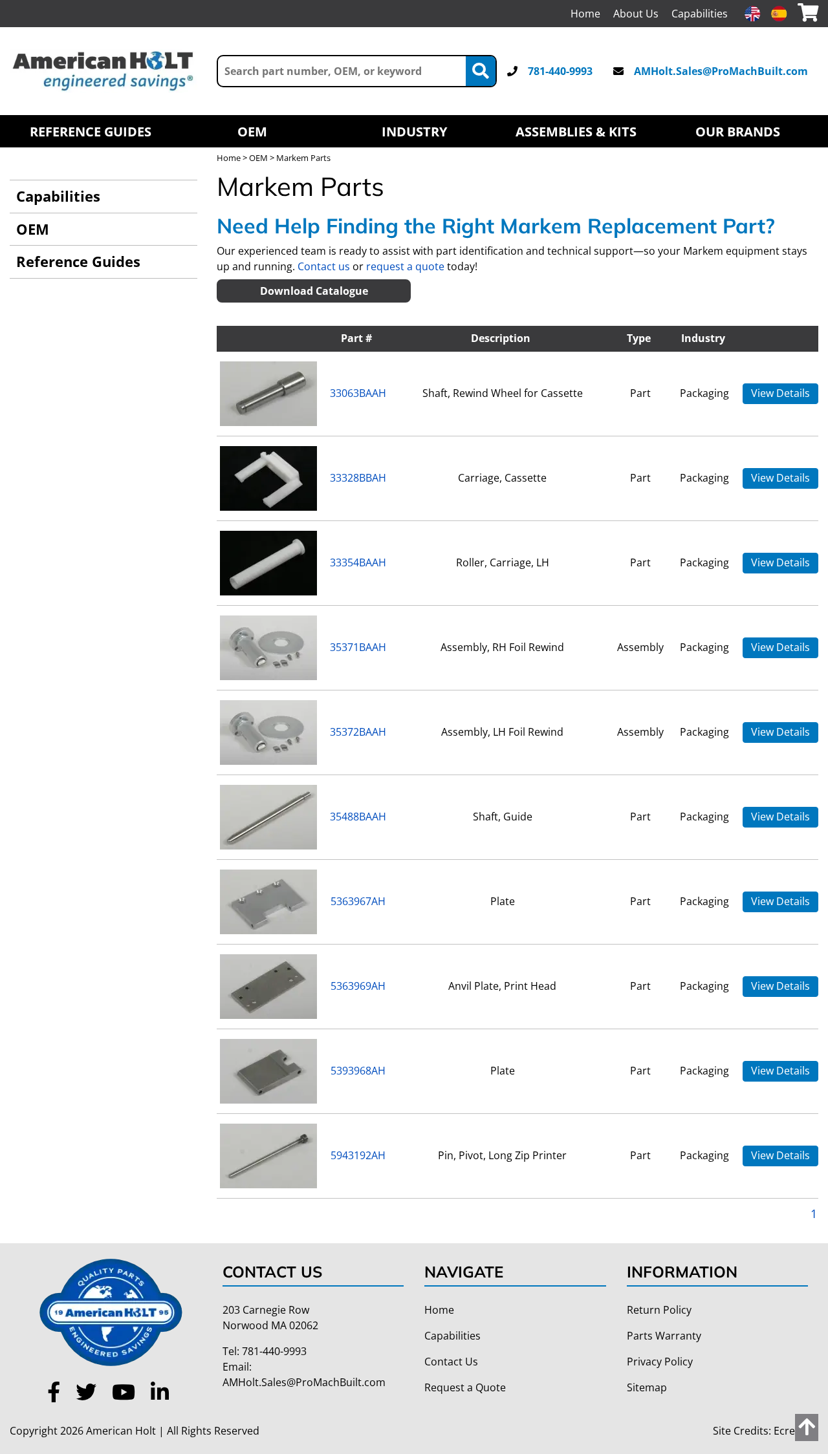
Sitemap (647, 1387)
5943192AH (358, 1155)
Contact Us (451, 1361)
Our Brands (737, 131)
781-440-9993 (560, 71)
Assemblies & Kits (576, 131)
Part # (356, 338)
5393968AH (358, 1071)
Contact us (324, 266)
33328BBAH (358, 478)
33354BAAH (358, 562)
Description (500, 338)
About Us (636, 13)
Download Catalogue (314, 291)
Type (639, 338)
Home (585, 13)
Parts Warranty (664, 1336)
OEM (252, 131)
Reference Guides (90, 131)
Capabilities (699, 13)
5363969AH (358, 986)
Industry (414, 131)
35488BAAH (358, 816)
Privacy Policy (660, 1361)
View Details (780, 393)
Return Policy (659, 1310)
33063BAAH (358, 393)
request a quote (405, 266)
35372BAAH (358, 732)
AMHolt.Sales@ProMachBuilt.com (721, 71)
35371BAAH (358, 647)
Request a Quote (465, 1387)
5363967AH (358, 901)
